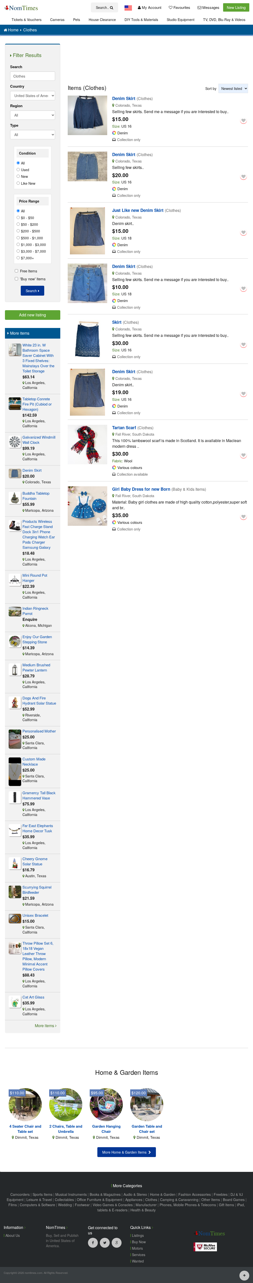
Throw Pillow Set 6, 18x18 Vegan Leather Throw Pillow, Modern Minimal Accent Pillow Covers (37, 956)
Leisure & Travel (39, 1199)
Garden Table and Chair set (147, 1129)
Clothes (151, 1199)
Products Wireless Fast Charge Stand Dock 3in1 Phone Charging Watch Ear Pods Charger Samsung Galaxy (38, 534)
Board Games (234, 1199)
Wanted (137, 1261)
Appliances (133, 1199)
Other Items (210, 1199)
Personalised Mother (39, 730)
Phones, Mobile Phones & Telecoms (188, 1204)
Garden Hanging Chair (106, 1129)
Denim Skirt (32, 470)
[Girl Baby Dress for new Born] (87, 505)
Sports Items (42, 1194)
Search (16, 66)
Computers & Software (37, 1204)
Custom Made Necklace (33, 761)
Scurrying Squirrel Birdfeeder (36, 889)
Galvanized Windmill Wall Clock (38, 439)
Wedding (65, 1204)
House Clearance (102, 19)
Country (17, 86)
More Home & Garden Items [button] (125, 1152)
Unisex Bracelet (35, 915)
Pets (76, 19)
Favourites (181, 7)
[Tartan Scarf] (87, 444)
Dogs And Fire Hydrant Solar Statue (39, 700)
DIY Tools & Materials (141, 19)
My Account (151, 7)
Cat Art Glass (33, 996)
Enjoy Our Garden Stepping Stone (37, 639)
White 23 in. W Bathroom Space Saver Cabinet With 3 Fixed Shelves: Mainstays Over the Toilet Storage (38, 357)
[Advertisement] (158, 60)
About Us (12, 1235)
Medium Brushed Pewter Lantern (36, 667)
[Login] (243, 120)
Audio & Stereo (135, 1194)
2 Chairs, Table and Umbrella (65, 1129)
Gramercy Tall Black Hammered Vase (39, 795)
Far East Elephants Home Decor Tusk (37, 828)
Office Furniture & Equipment (99, 1199)
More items (45, 1025)
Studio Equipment (180, 19)
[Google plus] (117, 1242)
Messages (210, 7)
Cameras (57, 19)
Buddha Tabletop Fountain (35, 495)
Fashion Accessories (194, 1194)
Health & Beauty (143, 1209)
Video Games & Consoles (113, 1204)
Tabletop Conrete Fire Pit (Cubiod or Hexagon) (37, 404)
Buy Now (138, 1241)
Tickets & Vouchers (27, 19)
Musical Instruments (71, 1194)
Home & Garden (162, 1194)
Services (138, 1254)
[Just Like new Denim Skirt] (87, 230)
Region (16, 105)
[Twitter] (105, 1242)
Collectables (64, 1199)
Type (14, 125)
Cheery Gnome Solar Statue (34, 861)
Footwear (82, 1204)
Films (12, 1204)
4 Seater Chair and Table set (25, 1129)
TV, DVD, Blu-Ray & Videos (224, 19)
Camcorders (20, 1194)
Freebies (221, 1194)
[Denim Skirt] (87, 114)
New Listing (236, 7)
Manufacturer (146, 1204)
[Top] (244, 1275)
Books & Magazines (105, 1194)
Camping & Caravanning (179, 1199)
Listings (137, 1235)
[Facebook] (93, 1242)
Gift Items (226, 1204)
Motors (137, 1248)
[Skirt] (87, 338)
